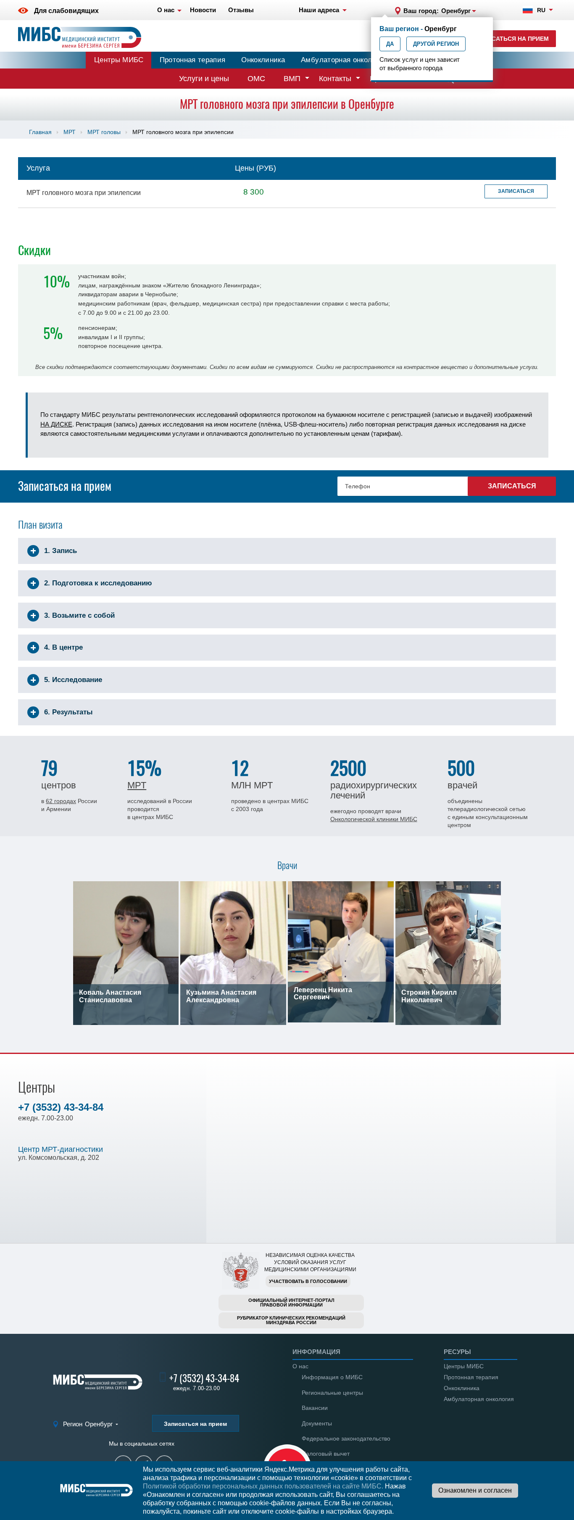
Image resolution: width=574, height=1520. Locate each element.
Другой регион (436, 44)
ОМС (256, 78)
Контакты (335, 78)
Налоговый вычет (326, 1453)
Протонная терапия (193, 60)
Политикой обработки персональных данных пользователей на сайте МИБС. (263, 1486)
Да (390, 44)
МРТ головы (104, 132)
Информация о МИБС (332, 1377)
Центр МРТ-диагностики (60, 1149)
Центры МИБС (119, 60)
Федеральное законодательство (346, 1438)
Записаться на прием (512, 38)
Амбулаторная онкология (344, 60)
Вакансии (315, 1407)
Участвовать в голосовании (308, 1281)
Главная (40, 132)
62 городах (61, 801)
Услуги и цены (204, 78)
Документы (317, 1423)
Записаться (516, 191)
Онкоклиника (263, 60)
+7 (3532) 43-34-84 (60, 1107)
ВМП (292, 78)
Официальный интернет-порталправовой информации (291, 1302)
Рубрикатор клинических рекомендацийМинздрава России (291, 1320)
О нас (300, 1366)
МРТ (69, 132)
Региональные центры (332, 1392)
